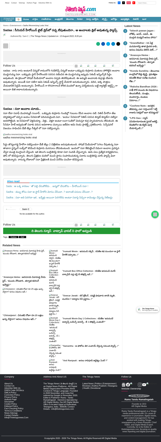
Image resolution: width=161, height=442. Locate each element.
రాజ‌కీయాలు (46, 19)
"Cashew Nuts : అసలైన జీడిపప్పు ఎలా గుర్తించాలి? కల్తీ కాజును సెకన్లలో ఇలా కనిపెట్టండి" (144, 109)
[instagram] (97, 65)
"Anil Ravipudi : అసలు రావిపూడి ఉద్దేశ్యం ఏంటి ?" (85, 360)
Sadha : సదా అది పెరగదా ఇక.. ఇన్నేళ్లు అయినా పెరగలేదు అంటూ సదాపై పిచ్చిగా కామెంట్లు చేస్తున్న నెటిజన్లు (59, 197)
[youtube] (106, 65)
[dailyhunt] (151, 385)
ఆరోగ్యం (114, 19)
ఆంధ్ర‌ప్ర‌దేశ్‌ (59, 19)
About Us (8, 384)
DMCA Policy (10, 393)
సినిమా (80, 19)
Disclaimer (9, 402)
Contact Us (9, 386)
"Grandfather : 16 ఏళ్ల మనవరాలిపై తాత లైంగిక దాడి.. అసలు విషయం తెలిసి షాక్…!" (143, 46)
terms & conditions (13, 411)
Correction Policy (12, 395)
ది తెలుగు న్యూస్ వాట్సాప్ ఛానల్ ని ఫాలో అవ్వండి (61, 231)
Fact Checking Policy (13, 408)
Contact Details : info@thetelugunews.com (16, 416)
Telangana (112, 386)
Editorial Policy (11, 406)
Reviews (86, 386)
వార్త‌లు (35, 19)
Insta (128, 2)
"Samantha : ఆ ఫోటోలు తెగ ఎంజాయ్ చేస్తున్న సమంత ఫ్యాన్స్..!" (90, 346)
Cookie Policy (10, 404)
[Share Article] (98, 44)
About (7, 3)
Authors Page (32, 3)
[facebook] (82, 65)
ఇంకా (144, 19)
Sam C (26, 36)
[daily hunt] (115, 65)
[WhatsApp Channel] (155, 214)
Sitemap (22, 3)
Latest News (132, 26)
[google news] (76, 65)
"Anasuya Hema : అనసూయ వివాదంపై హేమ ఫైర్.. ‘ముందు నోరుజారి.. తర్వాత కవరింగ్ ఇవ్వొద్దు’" (24, 281)
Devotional (95, 388)
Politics (98, 384)
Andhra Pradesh (99, 386)
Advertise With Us (45, 3)
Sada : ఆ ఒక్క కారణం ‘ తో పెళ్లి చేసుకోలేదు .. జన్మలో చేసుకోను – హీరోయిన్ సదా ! (46, 186)
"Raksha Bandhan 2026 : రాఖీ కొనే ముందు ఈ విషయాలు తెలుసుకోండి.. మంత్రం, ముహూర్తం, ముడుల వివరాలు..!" (143, 93)
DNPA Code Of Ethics (14, 390)
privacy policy (10, 397)
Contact (14, 3)
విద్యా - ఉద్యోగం (92, 19)
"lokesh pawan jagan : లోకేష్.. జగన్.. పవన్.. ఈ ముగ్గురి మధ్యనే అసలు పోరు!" (143, 34)
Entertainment (15, 25)
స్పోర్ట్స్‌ (104, 19)
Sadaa (13, 237)
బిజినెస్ (136, 19)
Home (26, 19)
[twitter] (90, 65)
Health (86, 388)
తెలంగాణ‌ (70, 19)
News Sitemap (10, 413)
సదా (22, 237)
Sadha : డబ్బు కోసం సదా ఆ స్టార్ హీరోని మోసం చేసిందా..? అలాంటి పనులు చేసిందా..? (49, 191)
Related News (11, 245)
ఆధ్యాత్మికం (125, 19)
